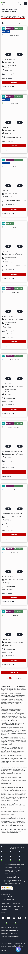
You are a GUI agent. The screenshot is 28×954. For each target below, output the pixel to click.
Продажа (15, 909)
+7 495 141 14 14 (8, 896)
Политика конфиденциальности (9, 930)
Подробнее (14, 82)
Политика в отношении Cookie (9, 933)
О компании (4, 909)
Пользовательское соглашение (9, 927)
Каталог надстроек (6, 906)
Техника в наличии (6, 903)
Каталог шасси (17, 903)
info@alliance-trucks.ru (10, 899)
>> (21, 678)
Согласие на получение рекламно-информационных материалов (10, 937)
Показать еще (14, 673)
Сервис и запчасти (18, 906)
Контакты (3, 912)
